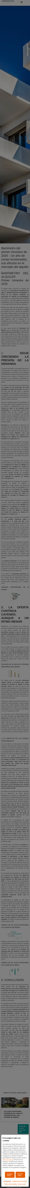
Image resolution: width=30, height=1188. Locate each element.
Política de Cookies (10, 1184)
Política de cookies (8, 1159)
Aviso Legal (22, 1184)
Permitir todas (20, 1174)
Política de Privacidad (19, 1181)
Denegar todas (10, 1174)
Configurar (7, 1181)
